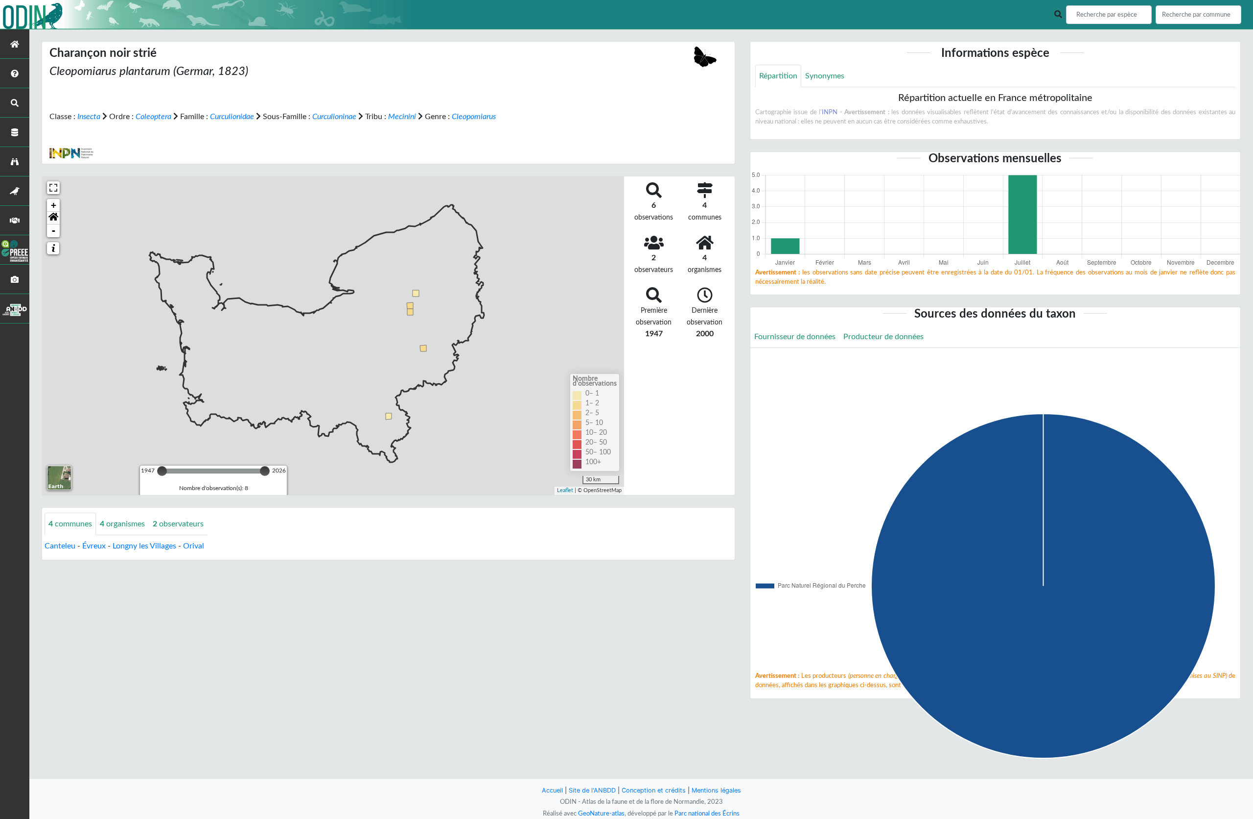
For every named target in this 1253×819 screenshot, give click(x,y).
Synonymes (824, 76)
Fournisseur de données (794, 337)
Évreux (94, 546)
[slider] (162, 471)
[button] (53, 218)
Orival (193, 546)
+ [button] (53, 205)
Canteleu (60, 546)
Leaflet (565, 490)
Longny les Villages (144, 546)
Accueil (552, 790)
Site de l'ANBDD (592, 790)
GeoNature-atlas (601, 814)
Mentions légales (716, 790)
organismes (122, 524)
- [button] (53, 230)
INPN (829, 112)
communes (70, 524)
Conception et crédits (654, 790)
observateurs (178, 524)
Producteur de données (883, 337)
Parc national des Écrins (707, 814)
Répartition (778, 76)
